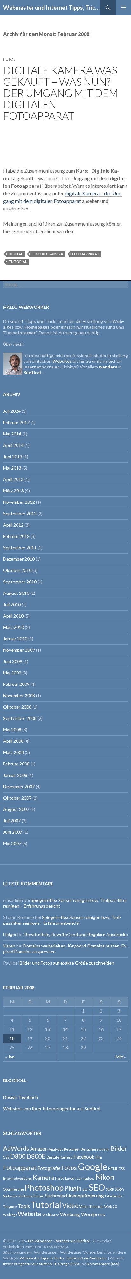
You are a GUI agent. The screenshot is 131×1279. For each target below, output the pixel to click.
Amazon (39, 1149)
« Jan (10, 1056)
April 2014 (13, 445)
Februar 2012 (16, 536)
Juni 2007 (12, 832)
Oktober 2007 (17, 798)
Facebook (83, 1157)
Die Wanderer (40, 1241)
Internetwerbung (17, 1178)
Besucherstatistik (95, 1149)
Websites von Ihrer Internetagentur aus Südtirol (51, 1108)
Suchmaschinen (31, 1196)
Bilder (118, 1148)
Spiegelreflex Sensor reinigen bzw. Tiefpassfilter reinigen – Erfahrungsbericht (62, 920)
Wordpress (93, 1214)
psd (85, 1189)
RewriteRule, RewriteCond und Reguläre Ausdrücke (76, 934)
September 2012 (20, 513)
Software (10, 1196)
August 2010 (16, 593)
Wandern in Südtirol (73, 1241)
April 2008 (13, 741)
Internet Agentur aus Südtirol (27, 1263)
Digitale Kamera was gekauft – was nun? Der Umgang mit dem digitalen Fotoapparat (60, 93)
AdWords (16, 1148)
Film (98, 1157)
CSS (6, 1157)
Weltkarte (50, 1215)
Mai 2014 (12, 433)
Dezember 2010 (19, 559)
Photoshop (44, 1187)
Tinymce (10, 1206)
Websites (62, 361)
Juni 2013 (12, 456)
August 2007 (16, 809)
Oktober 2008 (17, 707)
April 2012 (13, 524)
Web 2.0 (110, 1206)
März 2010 (13, 627)
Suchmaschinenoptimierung (74, 1195)
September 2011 (20, 547)
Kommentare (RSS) (103, 1263)
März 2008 (13, 752)
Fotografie (49, 1168)
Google (92, 1166)
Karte (59, 1178)
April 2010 (13, 615)
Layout (70, 1178)
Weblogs (10, 1215)
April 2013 (13, 479)
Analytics (56, 1149)
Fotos (9, 59)
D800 (17, 1156)
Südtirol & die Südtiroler (86, 1258)
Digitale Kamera (47, 254)
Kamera (43, 1177)
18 (12, 1038)
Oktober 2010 (17, 570)
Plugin (73, 1188)
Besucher (72, 1149)
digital (16, 254)
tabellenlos (114, 1196)
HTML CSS (116, 1168)
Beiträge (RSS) (67, 1263)
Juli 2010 (12, 604)
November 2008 (19, 695)
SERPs (119, 1189)
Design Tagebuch (20, 1097)
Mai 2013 (12, 468)
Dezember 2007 (19, 786)
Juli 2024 (12, 411)
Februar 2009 (16, 684)
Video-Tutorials (91, 1206)
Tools (24, 1206)
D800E (35, 1156)
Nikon (104, 1177)
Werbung (70, 1214)
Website (29, 1213)
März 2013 (13, 490)
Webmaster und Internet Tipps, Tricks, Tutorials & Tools (51, 7)
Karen (9, 945)
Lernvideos (85, 1178)
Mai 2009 (12, 672)
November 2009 (19, 650)
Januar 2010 (15, 638)
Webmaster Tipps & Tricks (42, 1258)
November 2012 (19, 502)
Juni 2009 (12, 661)
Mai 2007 (12, 843)
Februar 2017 (16, 422)
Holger (10, 934)
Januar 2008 (15, 775)
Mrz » (121, 1056)
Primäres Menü (123, 7)
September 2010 (20, 581)
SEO (97, 1187)
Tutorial (18, 261)
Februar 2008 (16, 763)
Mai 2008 (12, 729)
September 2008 (20, 718)
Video (70, 1205)
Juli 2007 (12, 820)
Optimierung (13, 1189)
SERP (110, 1189)
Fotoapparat (85, 254)
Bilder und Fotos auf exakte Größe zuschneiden (67, 962)
